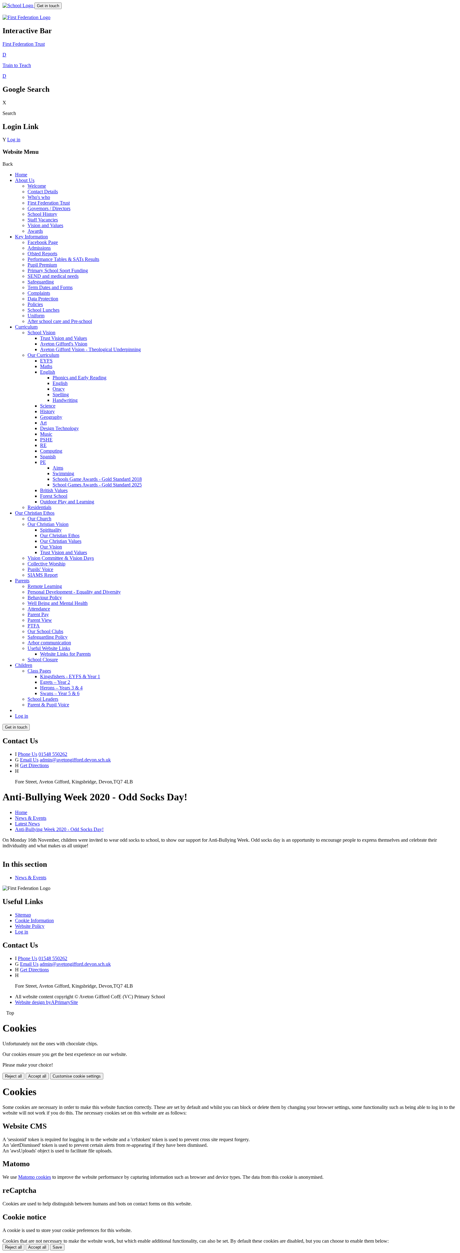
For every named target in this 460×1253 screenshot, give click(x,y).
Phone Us (27, 754)
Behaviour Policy (45, 597)
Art (43, 422)
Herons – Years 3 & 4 (61, 687)
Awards (35, 231)
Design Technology (59, 428)
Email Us (29, 759)
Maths (46, 366)
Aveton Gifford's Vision (63, 343)
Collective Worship (46, 563)
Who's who (39, 197)
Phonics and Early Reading (79, 377)
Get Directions (34, 765)
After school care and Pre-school (60, 321)
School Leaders (43, 699)
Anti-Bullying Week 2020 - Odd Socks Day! (59, 829)
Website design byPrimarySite (46, 1002)
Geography (51, 417)
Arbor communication (49, 642)
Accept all (37, 1076)
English (47, 372)
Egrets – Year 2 (55, 682)
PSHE (46, 439)
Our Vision (51, 546)
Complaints (39, 293)
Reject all (13, 1076)
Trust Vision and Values (63, 338)
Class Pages (39, 670)
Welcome (37, 186)
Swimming (63, 473)
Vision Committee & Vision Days (61, 558)
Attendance (39, 608)
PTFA (34, 625)
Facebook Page (43, 242)
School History (42, 214)
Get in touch (48, 5)
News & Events (30, 818)
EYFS (46, 360)
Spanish (48, 456)
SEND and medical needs (53, 276)
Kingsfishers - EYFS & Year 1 (70, 676)
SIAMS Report (43, 575)
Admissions (39, 248)
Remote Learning (45, 586)
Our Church (39, 518)
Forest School (53, 496)
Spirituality (51, 530)
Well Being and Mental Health (58, 603)
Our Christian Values (60, 541)
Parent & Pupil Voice (48, 704)
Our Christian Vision (48, 524)
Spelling (61, 394)
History (47, 411)
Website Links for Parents (65, 654)
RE (43, 445)
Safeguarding (41, 281)
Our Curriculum (43, 355)
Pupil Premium (42, 265)
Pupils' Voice (40, 569)
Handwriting (65, 400)
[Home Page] (18, 5)
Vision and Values (45, 225)
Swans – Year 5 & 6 (59, 693)
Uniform (36, 315)
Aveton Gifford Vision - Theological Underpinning (90, 349)
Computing (51, 451)
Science (47, 405)
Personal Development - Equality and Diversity (74, 592)
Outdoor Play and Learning (67, 501)
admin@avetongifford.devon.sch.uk (75, 759)
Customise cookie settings (77, 1076)
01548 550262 (52, 754)
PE (43, 462)
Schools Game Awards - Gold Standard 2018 (97, 479)
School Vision (41, 332)
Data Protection (43, 298)
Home (21, 174)
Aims (58, 468)
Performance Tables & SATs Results (63, 259)
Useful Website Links (49, 648)
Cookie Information (34, 920)
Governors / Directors (49, 208)
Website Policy (29, 926)
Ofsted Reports (42, 253)
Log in (13, 139)
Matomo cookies (34, 1177)
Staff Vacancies (43, 219)
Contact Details (43, 191)
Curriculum (26, 327)
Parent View (40, 620)
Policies (35, 304)
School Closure (43, 659)
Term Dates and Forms (50, 287)
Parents (22, 580)
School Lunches (43, 310)
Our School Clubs (45, 631)
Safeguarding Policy (48, 637)
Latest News (27, 823)
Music (46, 434)
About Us (24, 180)
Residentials (39, 507)
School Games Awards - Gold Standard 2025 (97, 484)
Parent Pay (38, 614)
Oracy (59, 389)
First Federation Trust (49, 202)
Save (57, 1247)
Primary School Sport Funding (58, 270)
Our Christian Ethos (34, 513)
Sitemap (23, 915)
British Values (54, 490)
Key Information (31, 236)
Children (23, 665)
